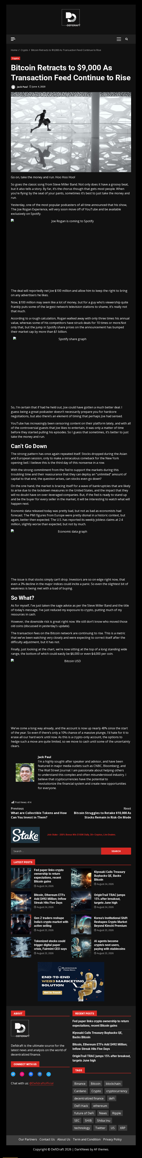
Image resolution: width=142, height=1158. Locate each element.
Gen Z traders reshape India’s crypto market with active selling (21, 924)
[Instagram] (22, 1074)
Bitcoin (95, 1084)
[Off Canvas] (13, 39)
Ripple (116, 1113)
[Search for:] (56, 851)
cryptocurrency (116, 1091)
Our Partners (28, 1139)
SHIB (88, 1121)
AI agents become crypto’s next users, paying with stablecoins (81, 947)
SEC (77, 1121)
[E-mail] (18, 798)
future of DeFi (84, 1113)
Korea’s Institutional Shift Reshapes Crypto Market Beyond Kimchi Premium (81, 924)
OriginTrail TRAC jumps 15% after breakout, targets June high (81, 901)
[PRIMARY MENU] (119, 39)
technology (82, 1128)
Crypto (15, 58)
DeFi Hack (81, 1106)
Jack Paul (22, 86)
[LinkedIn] (40, 1074)
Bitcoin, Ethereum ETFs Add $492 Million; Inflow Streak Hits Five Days (21, 901)
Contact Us (47, 1139)
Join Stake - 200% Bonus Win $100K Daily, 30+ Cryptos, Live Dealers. (81, 834)
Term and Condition (87, 1139)
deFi (111, 1098)
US (113, 1128)
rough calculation (43, 318)
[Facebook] (31, 1074)
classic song (36, 184)
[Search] (126, 39)
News (103, 1113)
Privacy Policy (112, 1139)
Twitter (100, 1128)
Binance (79, 1084)
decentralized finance (89, 1098)
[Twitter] (13, 1074)
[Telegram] (48, 1074)
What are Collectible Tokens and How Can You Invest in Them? (39, 812)
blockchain (113, 1084)
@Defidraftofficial (41, 1083)
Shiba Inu (103, 1121)
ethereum (100, 1106)
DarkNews (82, 1149)
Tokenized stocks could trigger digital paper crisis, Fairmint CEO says (21, 947)
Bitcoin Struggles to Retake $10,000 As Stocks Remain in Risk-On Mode (102, 812)
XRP (122, 1128)
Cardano (80, 1091)
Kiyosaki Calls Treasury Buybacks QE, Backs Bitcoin (81, 878)
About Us (63, 1139)
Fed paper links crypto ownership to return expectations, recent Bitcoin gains (21, 878)
